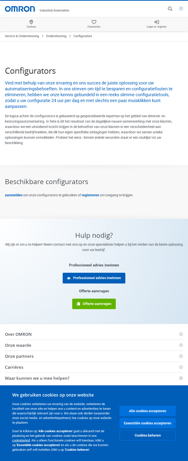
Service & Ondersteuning (22, 36)
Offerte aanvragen (96, 304)
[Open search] (169, 8)
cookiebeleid (21, 440)
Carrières (14, 367)
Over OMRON (18, 334)
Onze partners (19, 356)
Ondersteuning (56, 36)
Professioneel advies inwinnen (96, 278)
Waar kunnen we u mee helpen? (37, 378)
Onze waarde (18, 345)
